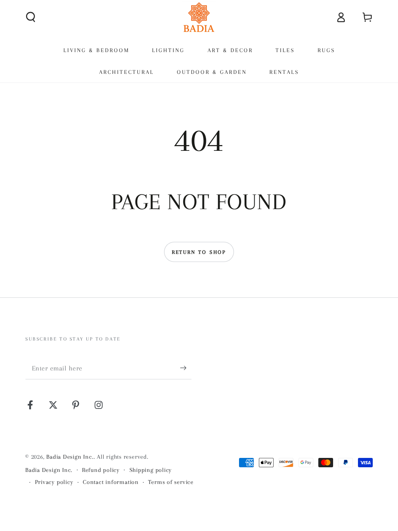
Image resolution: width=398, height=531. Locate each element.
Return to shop (199, 252)
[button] (31, 17)
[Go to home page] (199, 17)
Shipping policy (150, 469)
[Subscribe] (186, 368)
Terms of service (170, 482)
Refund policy (101, 469)
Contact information (111, 482)
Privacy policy (54, 482)
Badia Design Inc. (69, 456)
